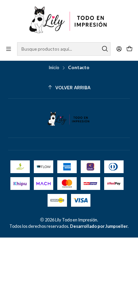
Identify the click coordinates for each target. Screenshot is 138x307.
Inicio (54, 67)
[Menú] (8, 49)
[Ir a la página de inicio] (69, 20)
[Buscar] (105, 49)
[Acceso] (119, 49)
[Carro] (129, 49)
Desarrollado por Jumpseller (99, 226)
